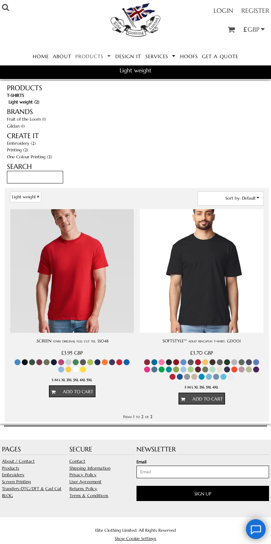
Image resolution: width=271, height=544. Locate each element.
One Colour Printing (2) (29, 157)
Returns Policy (83, 488)
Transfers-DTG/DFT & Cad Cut (31, 488)
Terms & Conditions (88, 495)
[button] (93, 55)
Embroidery (13, 475)
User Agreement (85, 482)
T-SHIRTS (15, 95)
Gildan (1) (16, 126)
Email (141, 462)
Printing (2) (17, 150)
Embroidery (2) (21, 143)
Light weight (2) (24, 102)
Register (255, 11)
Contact (77, 461)
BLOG (7, 495)
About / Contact (18, 461)
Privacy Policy (83, 475)
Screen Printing (16, 482)
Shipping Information (90, 468)
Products (10, 468)
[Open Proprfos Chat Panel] (256, 529)
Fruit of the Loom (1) (26, 119)
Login (223, 11)
